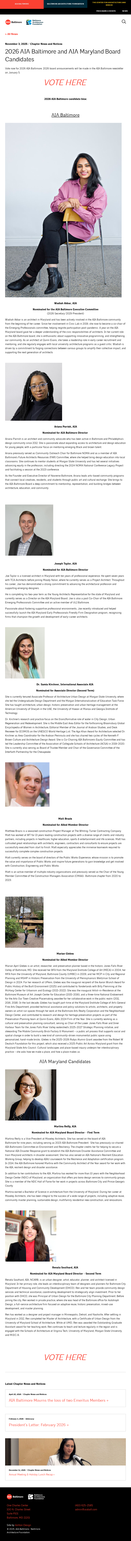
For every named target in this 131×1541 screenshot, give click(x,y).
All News (12, 34)
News (125, 11)
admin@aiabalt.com (86, 1509)
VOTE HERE (65, 83)
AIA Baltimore (22, 4)
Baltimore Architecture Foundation (65, 4)
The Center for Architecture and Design (109, 3)
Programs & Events (105, 11)
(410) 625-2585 (84, 1505)
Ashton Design (23, 1525)
